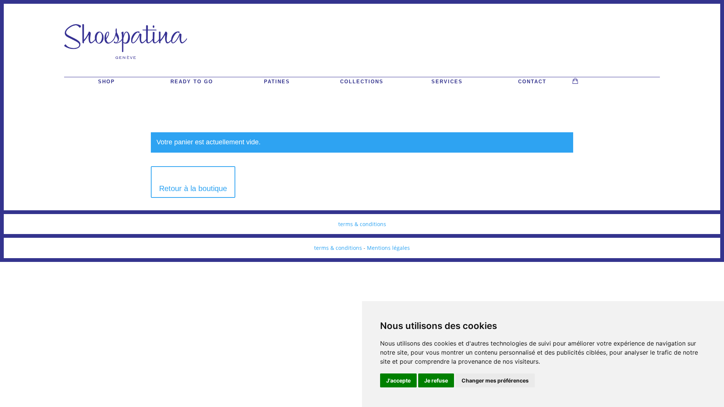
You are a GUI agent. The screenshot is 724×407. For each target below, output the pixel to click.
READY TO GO (191, 81)
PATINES (277, 81)
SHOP (106, 81)
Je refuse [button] (436, 380)
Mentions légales (388, 247)
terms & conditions (362, 224)
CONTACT (532, 81)
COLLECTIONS (361, 81)
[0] (575, 80)
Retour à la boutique (193, 188)
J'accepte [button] (398, 380)
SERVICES (447, 81)
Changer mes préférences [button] (495, 380)
